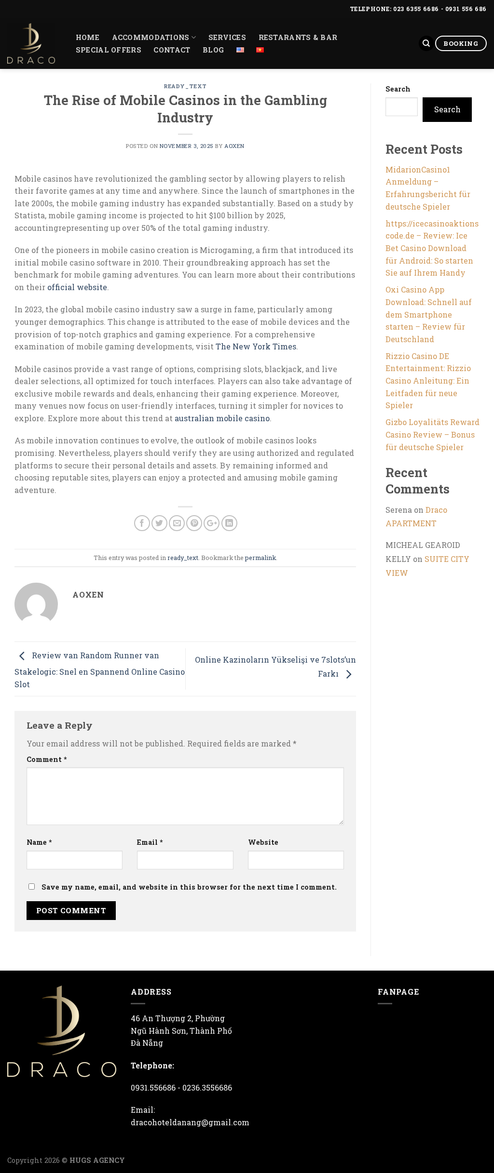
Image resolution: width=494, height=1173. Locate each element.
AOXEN (234, 145)
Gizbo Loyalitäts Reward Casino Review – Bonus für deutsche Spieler (432, 434)
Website (263, 842)
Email (150, 842)
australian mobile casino (222, 418)
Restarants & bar (298, 37)
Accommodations (151, 37)
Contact (171, 49)
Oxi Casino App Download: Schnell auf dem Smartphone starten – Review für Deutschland (428, 314)
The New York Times (256, 346)
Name (39, 842)
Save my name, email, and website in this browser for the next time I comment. (189, 887)
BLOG (213, 49)
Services (227, 37)
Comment (47, 759)
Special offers (108, 49)
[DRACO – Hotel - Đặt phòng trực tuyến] (31, 43)
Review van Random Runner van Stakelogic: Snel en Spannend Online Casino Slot (99, 669)
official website (77, 287)
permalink (260, 557)
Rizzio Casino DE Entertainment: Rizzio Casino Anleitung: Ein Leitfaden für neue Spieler (428, 380)
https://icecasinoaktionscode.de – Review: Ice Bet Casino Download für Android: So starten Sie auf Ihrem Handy (432, 248)
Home (87, 37)
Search (398, 88)
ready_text (185, 86)
